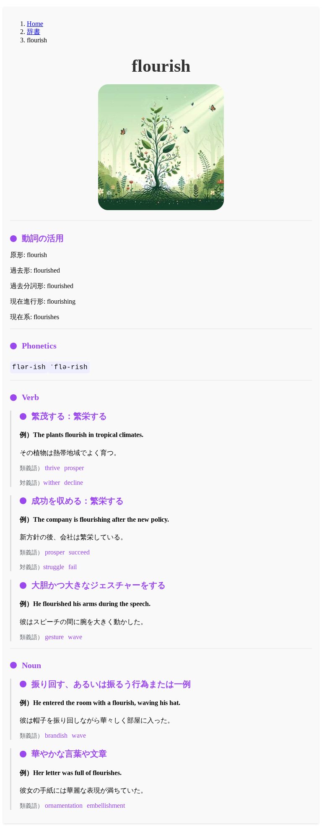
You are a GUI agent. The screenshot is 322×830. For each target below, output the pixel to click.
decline (73, 482)
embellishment (106, 805)
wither (51, 482)
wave (75, 636)
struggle (53, 566)
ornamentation (64, 805)
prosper (74, 467)
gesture (54, 636)
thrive (52, 467)
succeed (79, 552)
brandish (56, 735)
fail (72, 566)
